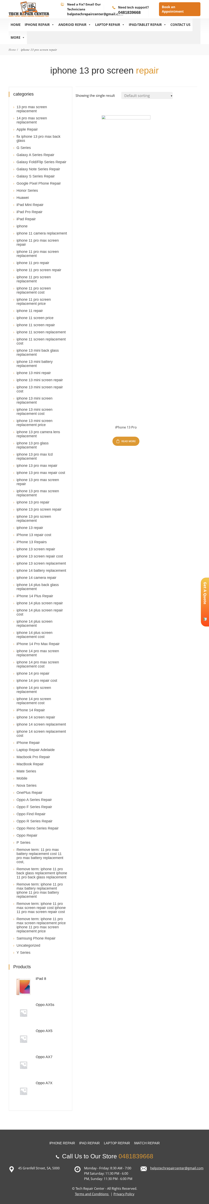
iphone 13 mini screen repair (40, 380)
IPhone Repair (37, 24)
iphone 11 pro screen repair (39, 270)
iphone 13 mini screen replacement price (34, 423)
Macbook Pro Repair (33, 757)
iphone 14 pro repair (33, 673)
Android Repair (72, 24)
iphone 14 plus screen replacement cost (34, 635)
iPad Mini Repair (30, 205)
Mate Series (26, 771)
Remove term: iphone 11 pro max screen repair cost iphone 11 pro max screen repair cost (41, 908)
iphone (22, 226)
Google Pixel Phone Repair (39, 183)
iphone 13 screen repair (36, 549)
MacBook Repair (30, 764)
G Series (24, 148)
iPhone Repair (28, 743)
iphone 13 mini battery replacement (35, 364)
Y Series (23, 953)
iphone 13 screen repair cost (40, 556)
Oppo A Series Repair (34, 800)
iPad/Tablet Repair (145, 24)
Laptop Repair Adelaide (36, 750)
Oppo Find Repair (31, 814)
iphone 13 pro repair (33, 502)
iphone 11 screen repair (36, 325)
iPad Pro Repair (29, 212)
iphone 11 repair (30, 311)
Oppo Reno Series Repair (38, 828)
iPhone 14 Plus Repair (35, 596)
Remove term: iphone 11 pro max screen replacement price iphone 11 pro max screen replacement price (41, 925)
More (15, 37)
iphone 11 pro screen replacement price (34, 301)
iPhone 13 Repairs (32, 542)
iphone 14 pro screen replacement (34, 690)
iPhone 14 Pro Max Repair (38, 644)
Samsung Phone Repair (36, 938)
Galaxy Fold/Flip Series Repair (41, 162)
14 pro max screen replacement (32, 120)
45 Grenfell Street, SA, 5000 (39, 1168)
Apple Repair (27, 129)
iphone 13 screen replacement (41, 563)
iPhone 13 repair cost (34, 535)
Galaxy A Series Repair (35, 155)
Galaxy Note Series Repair (38, 169)
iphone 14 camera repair (36, 578)
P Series (23, 842)
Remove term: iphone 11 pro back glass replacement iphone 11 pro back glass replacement (42, 873)
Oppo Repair (27, 835)
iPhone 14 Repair (31, 710)
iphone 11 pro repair (33, 263)
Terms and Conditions (92, 1194)
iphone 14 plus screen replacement (34, 623)
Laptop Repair (107, 24)
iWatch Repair (147, 1143)
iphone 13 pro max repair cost (41, 473)
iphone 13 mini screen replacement (34, 400)
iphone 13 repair (30, 528)
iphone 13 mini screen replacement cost (34, 412)
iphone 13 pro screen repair (39, 509)
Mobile (22, 778)
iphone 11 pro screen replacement (34, 279)
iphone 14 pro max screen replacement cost (38, 664)
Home (16, 24)
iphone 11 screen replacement (41, 332)
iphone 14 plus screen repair (40, 603)
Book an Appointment (173, 9)
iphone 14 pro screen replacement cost (34, 701)
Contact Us (180, 24)
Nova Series (27, 785)
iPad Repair (26, 219)
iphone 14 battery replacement (41, 570)
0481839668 (129, 12)
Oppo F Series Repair (34, 807)
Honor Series (27, 190)
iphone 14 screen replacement (41, 724)
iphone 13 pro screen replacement (34, 518)
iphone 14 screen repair (36, 717)
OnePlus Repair (29, 793)
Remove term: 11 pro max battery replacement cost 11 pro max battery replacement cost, (40, 856)
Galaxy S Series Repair (36, 176)
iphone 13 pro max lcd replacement (35, 456)
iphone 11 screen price (35, 318)
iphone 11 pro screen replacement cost (34, 290)
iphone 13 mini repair (34, 373)
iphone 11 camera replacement (42, 233)
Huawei (23, 198)
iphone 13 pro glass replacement (33, 445)
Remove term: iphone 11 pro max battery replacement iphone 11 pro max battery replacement (40, 890)
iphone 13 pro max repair (37, 466)
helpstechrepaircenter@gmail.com (95, 14)
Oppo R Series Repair (34, 821)
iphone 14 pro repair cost (37, 681)
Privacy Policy (123, 1194)
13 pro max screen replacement (32, 109)
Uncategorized (28, 945)
